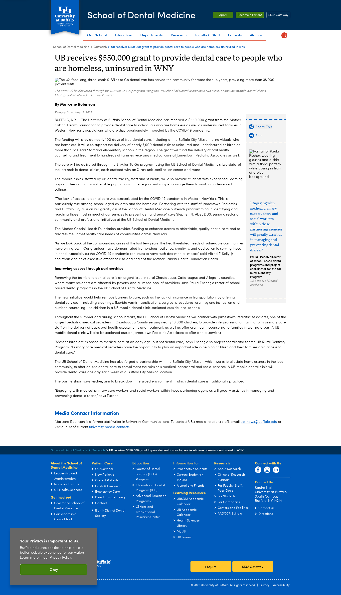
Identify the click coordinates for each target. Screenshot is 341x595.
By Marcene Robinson (75, 104)
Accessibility (281, 585)
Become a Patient (249, 15)
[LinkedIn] (276, 470)
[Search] (284, 35)
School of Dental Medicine (141, 14)
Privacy (264, 585)
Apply (220, 15)
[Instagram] (267, 470)
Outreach (100, 47)
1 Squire (210, 566)
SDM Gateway (278, 15)
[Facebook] (258, 470)
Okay (54, 570)
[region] (53, 556)
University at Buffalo (214, 585)
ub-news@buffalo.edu (259, 422)
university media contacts (109, 427)
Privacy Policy (60, 558)
